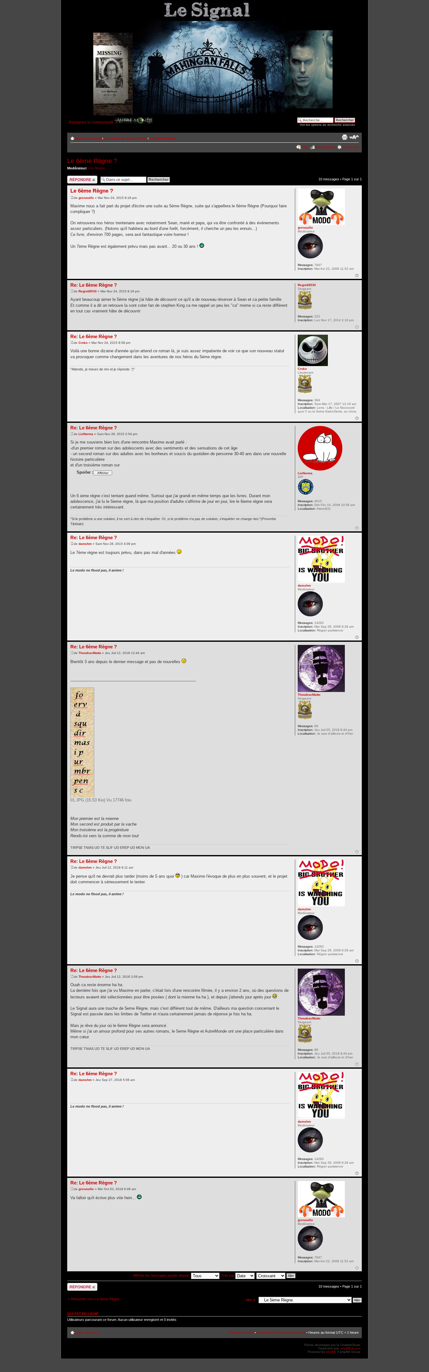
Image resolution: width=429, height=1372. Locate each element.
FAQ (304, 147)
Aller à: (251, 1300)
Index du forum (88, 138)
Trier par (228, 1275)
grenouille (86, 197)
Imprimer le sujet (344, 137)
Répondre (74, 177)
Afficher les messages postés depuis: (162, 1275)
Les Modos (96, 168)
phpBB (331, 1351)
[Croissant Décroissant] (276, 1275)
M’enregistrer (325, 147)
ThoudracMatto (90, 653)
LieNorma (86, 434)
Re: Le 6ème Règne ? (93, 285)
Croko (83, 342)
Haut (357, 275)
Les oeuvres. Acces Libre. (125, 138)
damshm (85, 543)
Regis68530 (88, 291)
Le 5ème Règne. (163, 138)
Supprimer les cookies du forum (281, 1332)
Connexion (350, 147)
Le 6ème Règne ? (92, 160)
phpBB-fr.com (350, 1348)
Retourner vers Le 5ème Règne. (95, 1299)
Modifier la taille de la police (354, 137)
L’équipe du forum (240, 1332)
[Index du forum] (203, 59)
